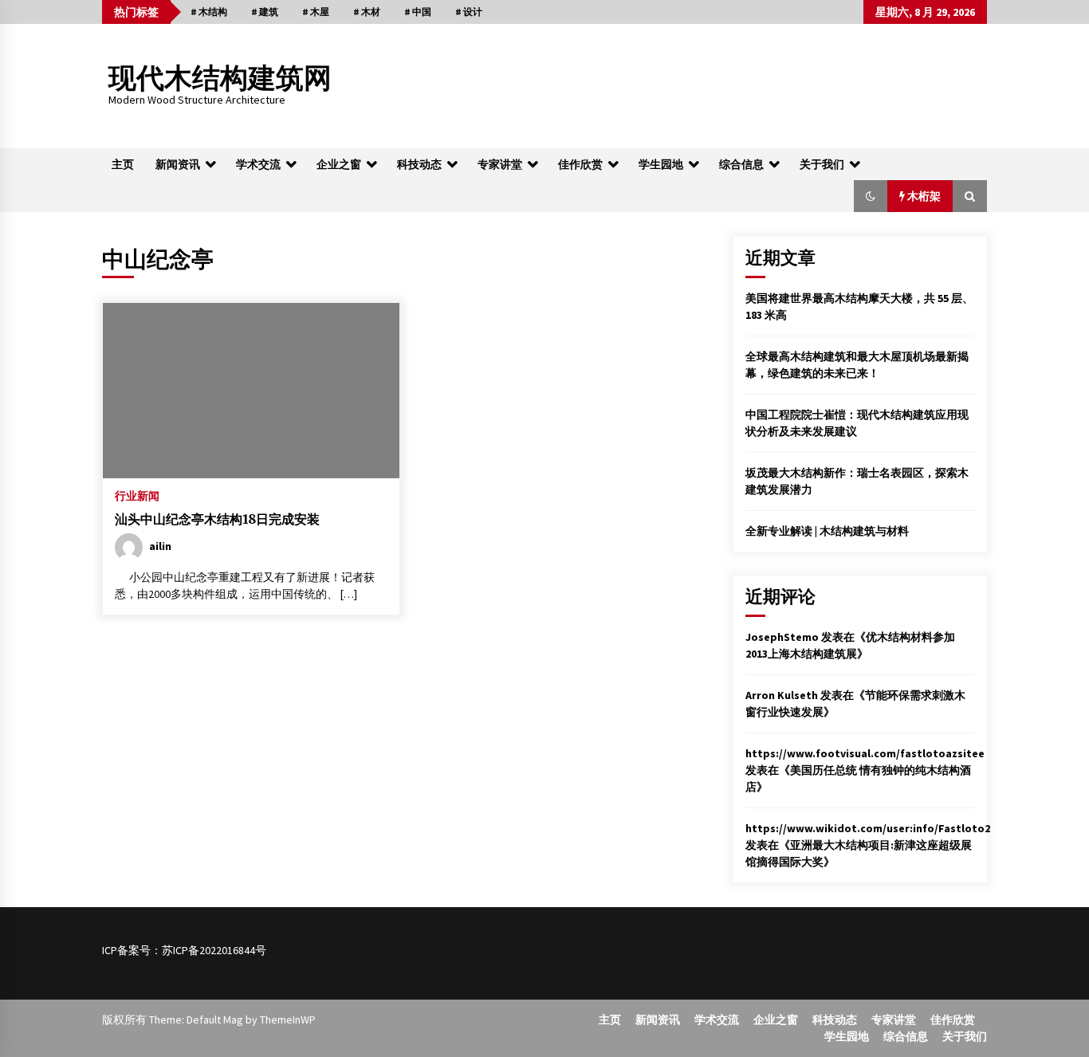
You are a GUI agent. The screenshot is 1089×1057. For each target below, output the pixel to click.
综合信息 (741, 164)
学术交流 (258, 164)
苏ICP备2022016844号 (214, 950)
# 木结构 (209, 12)
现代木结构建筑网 (220, 78)
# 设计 (468, 12)
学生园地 (661, 164)
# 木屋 (315, 12)
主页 (123, 164)
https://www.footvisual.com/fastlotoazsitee (865, 753)
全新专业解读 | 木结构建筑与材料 (827, 531)
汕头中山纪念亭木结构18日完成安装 (217, 519)
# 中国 (417, 12)
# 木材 (366, 12)
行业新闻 (137, 495)
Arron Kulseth (781, 695)
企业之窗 (338, 164)
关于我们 (822, 164)
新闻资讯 (177, 164)
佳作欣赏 (580, 164)
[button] (870, 196)
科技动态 (419, 164)
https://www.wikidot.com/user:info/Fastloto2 (867, 828)
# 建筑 (264, 12)
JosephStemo (782, 637)
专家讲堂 (500, 164)
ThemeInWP (288, 1019)
